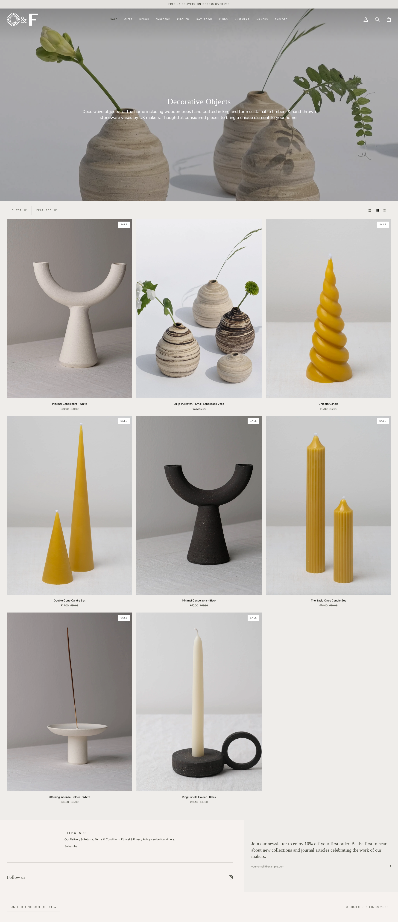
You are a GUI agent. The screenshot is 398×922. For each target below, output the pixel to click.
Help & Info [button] (75, 833)
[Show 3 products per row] (377, 210)
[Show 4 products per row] (386, 210)
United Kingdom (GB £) (31, 907)
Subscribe (70, 846)
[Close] (384, 875)
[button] (128, 20)
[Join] (380, 902)
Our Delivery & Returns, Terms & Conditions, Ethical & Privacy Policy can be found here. (119, 839)
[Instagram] (231, 877)
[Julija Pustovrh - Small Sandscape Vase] (199, 308)
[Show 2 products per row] (370, 210)
